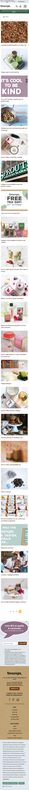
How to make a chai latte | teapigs (11, 157)
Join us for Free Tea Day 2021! (10, 213)
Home (4, 16)
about (14, 726)
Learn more (6, 779)
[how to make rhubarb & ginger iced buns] (14, 589)
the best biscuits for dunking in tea (12, 437)
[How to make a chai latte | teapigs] (14, 144)
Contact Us (14, 688)
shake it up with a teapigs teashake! (12, 298)
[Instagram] (17, 699)
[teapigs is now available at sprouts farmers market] (14, 171)
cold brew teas (15, 719)
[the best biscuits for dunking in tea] (14, 424)
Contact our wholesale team (14, 695)
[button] (7, 786)
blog (15, 735)
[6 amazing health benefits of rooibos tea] (14, 32)
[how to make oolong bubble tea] (14, 451)
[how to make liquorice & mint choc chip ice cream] (14, 256)
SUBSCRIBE (22, 643)
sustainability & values (15, 731)
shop (14, 707)
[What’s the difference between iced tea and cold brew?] (14, 312)
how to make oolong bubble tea (11, 464)
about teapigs (14, 723)
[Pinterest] (13, 699)
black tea (14, 710)
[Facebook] (10, 699)
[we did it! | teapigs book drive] (14, 562)
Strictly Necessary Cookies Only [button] (10, 783)
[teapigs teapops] (14, 370)
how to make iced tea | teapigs (10, 410)
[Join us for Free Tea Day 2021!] (14, 200)
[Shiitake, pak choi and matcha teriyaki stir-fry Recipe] (14, 115)
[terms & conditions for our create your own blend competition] (14, 506)
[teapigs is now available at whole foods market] (14, 227)
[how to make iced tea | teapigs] (14, 397)
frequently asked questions (14, 738)
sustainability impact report (14, 733)
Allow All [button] (21, 783)
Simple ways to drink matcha (10, 72)
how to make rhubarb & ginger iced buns (13, 602)
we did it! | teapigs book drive (10, 575)
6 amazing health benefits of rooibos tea (13, 45)
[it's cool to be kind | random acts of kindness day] (14, 86)
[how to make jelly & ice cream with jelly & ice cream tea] (14, 341)
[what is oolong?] (14, 478)
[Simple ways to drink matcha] (14, 59)
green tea (14, 712)
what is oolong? (6, 492)
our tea (15, 728)
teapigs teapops (6, 383)
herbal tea (14, 714)
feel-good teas (15, 717)
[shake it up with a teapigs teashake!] (14, 285)
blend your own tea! (7, 548)
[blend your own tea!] (14, 535)
